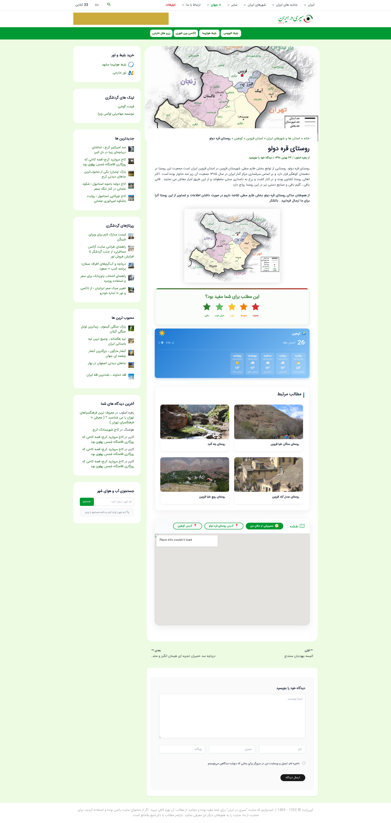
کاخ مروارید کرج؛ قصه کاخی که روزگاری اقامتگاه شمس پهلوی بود (108, 439)
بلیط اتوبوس (231, 33)
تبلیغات (171, 5)
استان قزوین (254, 138)
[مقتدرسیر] (121, 18)
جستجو (87, 501)
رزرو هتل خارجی (161, 33)
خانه (307, 138)
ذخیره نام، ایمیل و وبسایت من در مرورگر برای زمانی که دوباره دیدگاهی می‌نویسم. (253, 763)
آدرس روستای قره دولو (221, 526)
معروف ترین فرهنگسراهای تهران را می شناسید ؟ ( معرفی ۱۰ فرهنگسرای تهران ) (107, 417)
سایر (234, 5)
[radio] (255, 310)
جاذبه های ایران (287, 5)
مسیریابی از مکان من (261, 526)
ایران (311, 5)
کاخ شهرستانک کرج (106, 430)
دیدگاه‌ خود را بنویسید (260, 158)
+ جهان (216, 5)
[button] (306, 5)
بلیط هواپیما (209, 33)
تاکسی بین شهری (186, 33)
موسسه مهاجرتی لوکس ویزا (116, 114)
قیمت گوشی (126, 106)
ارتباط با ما (193, 5)
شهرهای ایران (257, 5)
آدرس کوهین (185, 526)
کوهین (238, 138)
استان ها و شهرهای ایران (283, 138)
